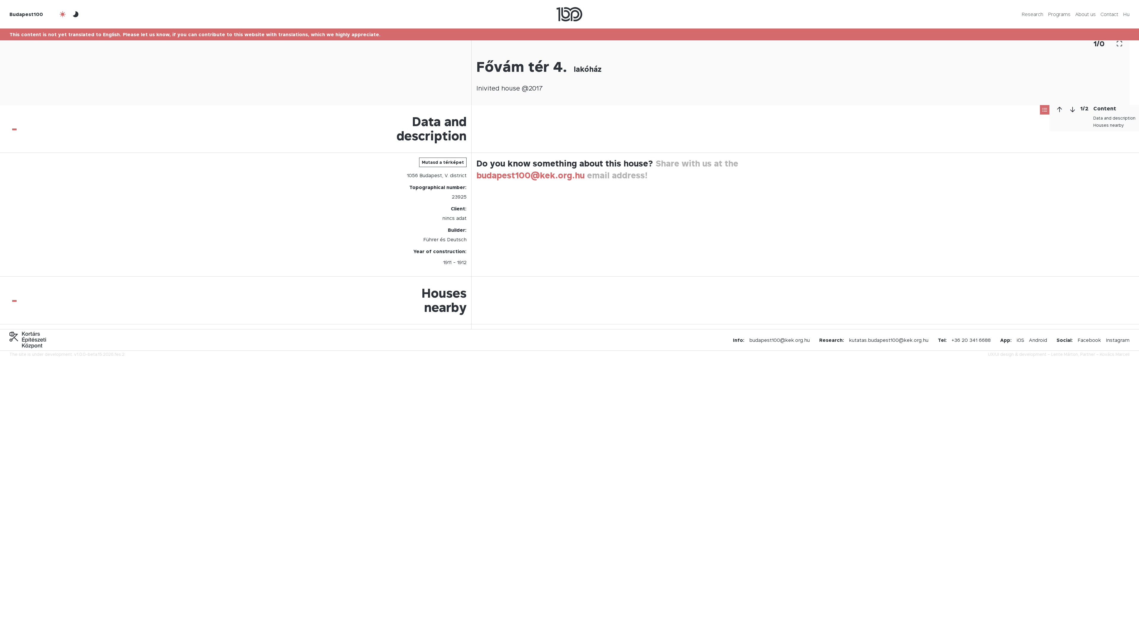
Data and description (1114, 117)
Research (1032, 14)
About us (1085, 14)
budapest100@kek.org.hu (530, 175)
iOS (1020, 340)
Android (1038, 340)
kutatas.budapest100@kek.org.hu (888, 340)
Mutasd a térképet (443, 162)
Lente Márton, (1065, 354)
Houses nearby (1108, 125)
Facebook (1089, 340)
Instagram (1118, 340)
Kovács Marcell (1115, 354)
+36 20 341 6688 (971, 340)
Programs (1059, 14)
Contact (1109, 14)
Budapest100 (26, 14)
